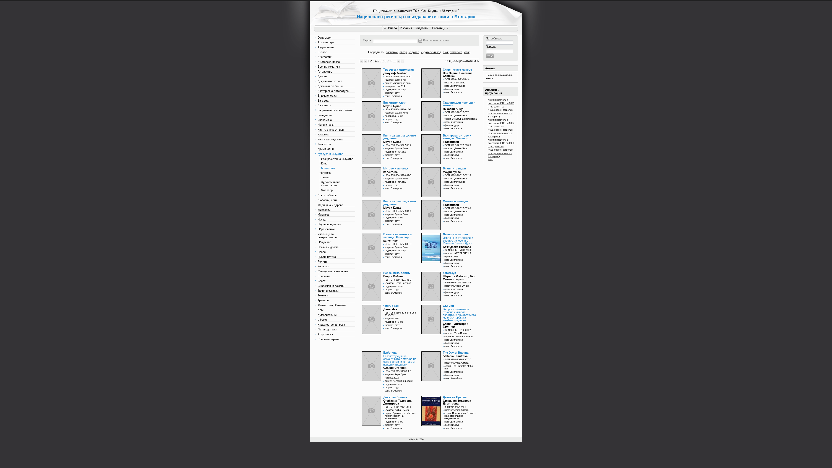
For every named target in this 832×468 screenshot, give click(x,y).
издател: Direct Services (398, 283)
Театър (325, 177)
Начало (392, 28)
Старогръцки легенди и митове (459, 104)
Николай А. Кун (453, 108)
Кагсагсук (449, 273)
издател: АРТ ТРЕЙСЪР (457, 253)
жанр (467, 52)
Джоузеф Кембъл (395, 73)
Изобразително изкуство (337, 159)
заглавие (392, 52)
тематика (456, 52)
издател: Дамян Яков (396, 112)
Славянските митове (457, 69)
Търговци (438, 28)
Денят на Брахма (395, 397)
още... (491, 159)
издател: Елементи (395, 79)
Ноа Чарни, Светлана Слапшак (457, 75)
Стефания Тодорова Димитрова (397, 402)
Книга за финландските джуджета (399, 137)
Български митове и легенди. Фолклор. (457, 137)
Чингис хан (391, 305)
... (394, 61)
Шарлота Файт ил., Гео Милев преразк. (458, 278)
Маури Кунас (392, 106)
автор (403, 52)
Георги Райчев (393, 276)
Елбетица (389, 352)
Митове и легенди (395, 168)
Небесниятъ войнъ (396, 273)
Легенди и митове (455, 234)
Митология (328, 168)
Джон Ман (390, 309)
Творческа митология (398, 69)
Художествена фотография (330, 183)
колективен (451, 141)
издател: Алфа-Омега (456, 362)
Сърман (448, 305)
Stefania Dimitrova (455, 356)
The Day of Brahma (455, 352)
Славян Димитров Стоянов (455, 325)
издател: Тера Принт (455, 333)
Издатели (422, 28)
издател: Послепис (454, 82)
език (445, 52)
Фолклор (327, 190)
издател (414, 52)
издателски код (431, 52)
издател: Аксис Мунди (456, 285)
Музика (326, 172)
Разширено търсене (436, 40)
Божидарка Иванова (457, 247)
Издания (406, 28)
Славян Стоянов (394, 367)
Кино (324, 163)
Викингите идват (394, 102)
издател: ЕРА (392, 318)
